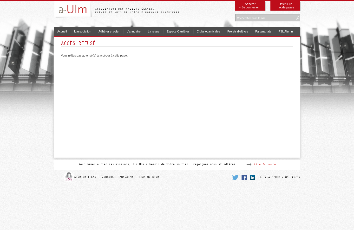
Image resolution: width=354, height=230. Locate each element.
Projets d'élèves (237, 31)
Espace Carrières (178, 31)
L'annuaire (134, 31)
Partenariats (263, 31)
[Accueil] (74, 10)
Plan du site (149, 177)
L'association (82, 31)
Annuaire (126, 177)
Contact (108, 177)
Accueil (62, 31)
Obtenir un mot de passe (285, 5)
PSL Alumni (286, 31)
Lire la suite (265, 164)
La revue (153, 31)
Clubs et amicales (208, 31)
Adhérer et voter (108, 31)
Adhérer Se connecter (250, 5)
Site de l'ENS (85, 177)
